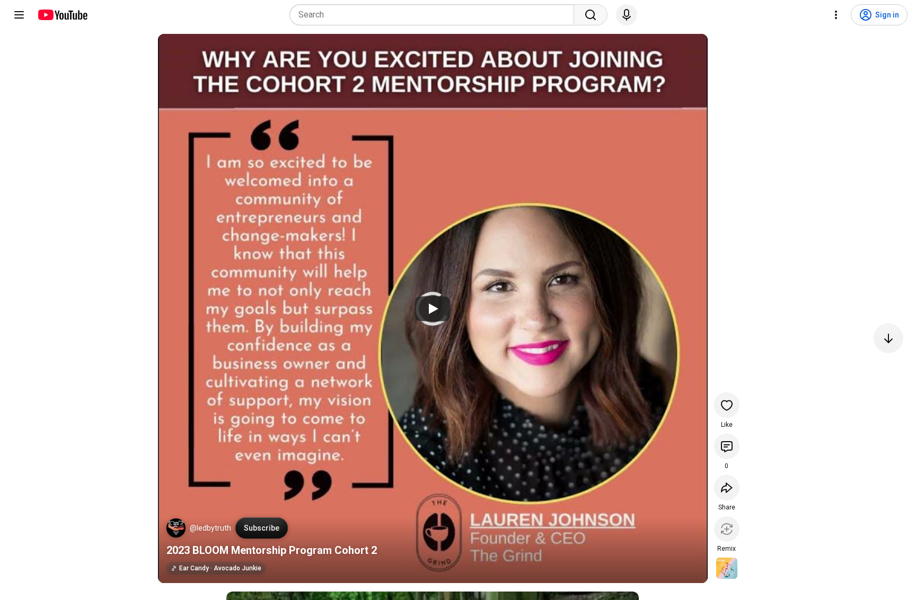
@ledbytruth (210, 528)
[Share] (726, 487)
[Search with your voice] (626, 14)
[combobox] (434, 14)
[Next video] (888, 338)
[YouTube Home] (62, 15)
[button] (176, 528)
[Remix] (726, 529)
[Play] (433, 308)
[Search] (590, 14)
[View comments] (726, 446)
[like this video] (726, 405)
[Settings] (836, 14)
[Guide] (19, 14)
